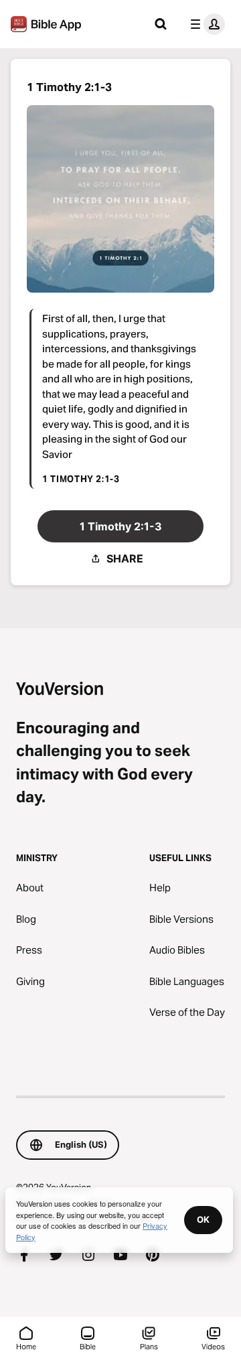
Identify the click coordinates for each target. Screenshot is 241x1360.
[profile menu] (204, 24)
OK (203, 1219)
